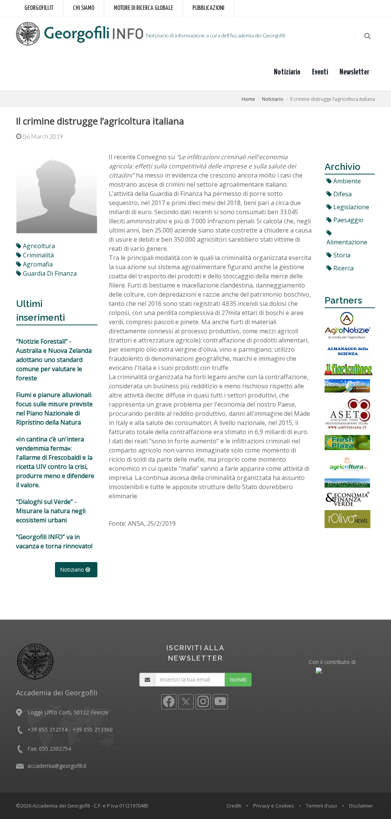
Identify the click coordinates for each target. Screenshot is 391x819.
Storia (341, 255)
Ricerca (343, 268)
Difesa (342, 194)
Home (248, 99)
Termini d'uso (321, 805)
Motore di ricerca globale (143, 8)
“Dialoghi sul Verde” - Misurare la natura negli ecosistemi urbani (51, 511)
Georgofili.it (38, 8)
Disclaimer (361, 805)
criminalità (37, 255)
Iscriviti (238, 679)
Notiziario (287, 72)
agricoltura (38, 246)
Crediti (233, 805)
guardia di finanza (49, 273)
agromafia (37, 264)
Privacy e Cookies (273, 805)
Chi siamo (83, 8)
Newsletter (354, 72)
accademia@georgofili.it (57, 765)
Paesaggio (348, 220)
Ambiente (346, 181)
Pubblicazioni (208, 8)
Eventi (320, 72)
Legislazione (350, 207)
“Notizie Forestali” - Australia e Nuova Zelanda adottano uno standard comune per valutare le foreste (54, 359)
